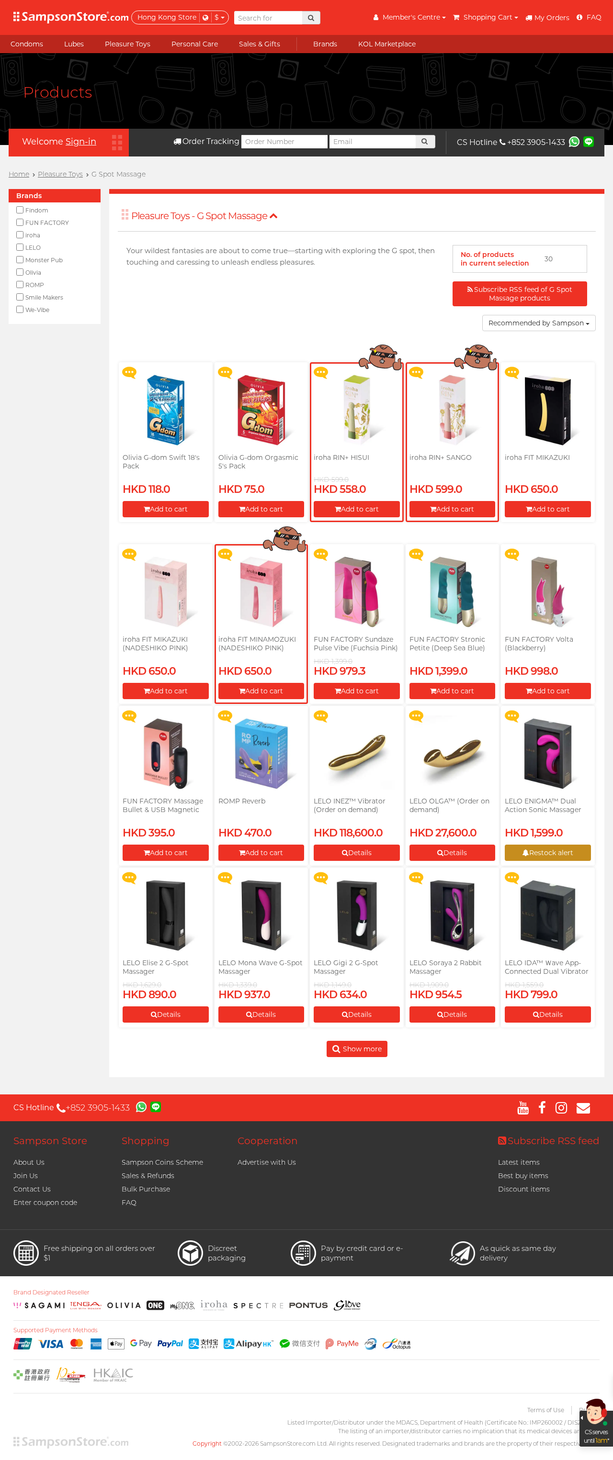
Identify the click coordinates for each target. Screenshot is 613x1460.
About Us (29, 1162)
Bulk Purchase (146, 1189)
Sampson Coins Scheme (162, 1162)
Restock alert (551, 852)
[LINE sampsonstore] (588, 141)
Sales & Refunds (148, 1175)
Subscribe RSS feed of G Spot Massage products (523, 293)
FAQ (129, 1202)
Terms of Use (545, 1410)
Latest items (519, 1162)
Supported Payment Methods (55, 1330)
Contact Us (32, 1189)
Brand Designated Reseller (51, 1292)
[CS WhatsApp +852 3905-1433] (574, 141)
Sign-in (81, 141)
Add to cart (169, 509)
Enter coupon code (45, 1202)
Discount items (524, 1189)
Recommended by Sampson (537, 323)
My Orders (551, 17)
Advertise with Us (267, 1162)
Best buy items (523, 1175)
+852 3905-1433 (536, 142)
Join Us (25, 1175)
